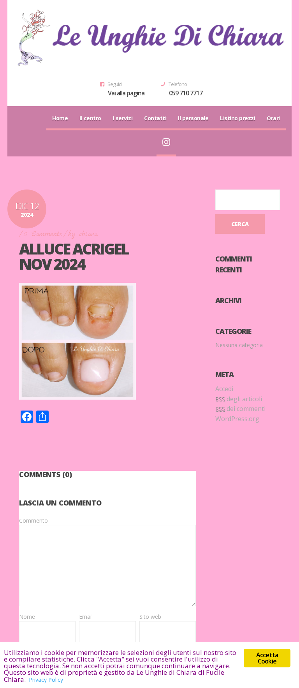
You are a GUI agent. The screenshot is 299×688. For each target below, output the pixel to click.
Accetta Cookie (267, 658)
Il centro (90, 118)
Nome (27, 616)
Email (86, 616)
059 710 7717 (185, 93)
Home (60, 118)
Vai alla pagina (126, 93)
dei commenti (240, 408)
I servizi (123, 118)
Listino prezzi (237, 118)
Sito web (150, 616)
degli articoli (238, 399)
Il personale (193, 118)
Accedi (224, 388)
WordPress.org (237, 418)
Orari (273, 118)
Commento (33, 520)
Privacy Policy (46, 679)
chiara (88, 234)
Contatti (155, 118)
